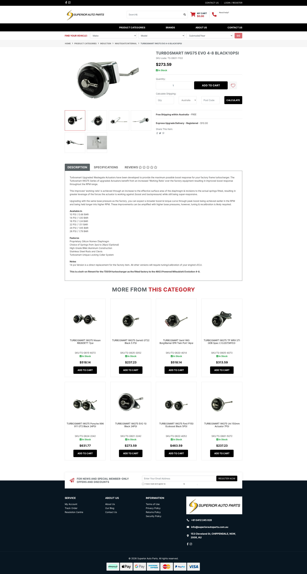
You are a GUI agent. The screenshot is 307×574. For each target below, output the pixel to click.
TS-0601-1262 (97, 231)
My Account (71, 504)
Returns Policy (153, 512)
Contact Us (235, 27)
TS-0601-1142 (96, 217)
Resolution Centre (74, 512)
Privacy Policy (191, 484)
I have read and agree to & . (171, 484)
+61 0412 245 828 (230, 15)
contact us (212, 2)
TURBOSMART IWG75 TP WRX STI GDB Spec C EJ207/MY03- (222, 341)
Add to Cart (211, 85)
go (238, 35)
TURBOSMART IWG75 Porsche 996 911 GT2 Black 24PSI (85, 425)
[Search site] (185, 14)
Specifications (106, 167)
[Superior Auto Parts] (85, 14)
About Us (201, 27)
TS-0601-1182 (96, 221)
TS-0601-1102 (97, 214)
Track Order (71, 508)
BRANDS (170, 27)
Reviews (132, 167)
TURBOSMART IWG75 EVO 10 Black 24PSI (130, 425)
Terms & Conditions (174, 484)
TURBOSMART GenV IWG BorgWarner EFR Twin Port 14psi (176, 341)
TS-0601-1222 (96, 224)
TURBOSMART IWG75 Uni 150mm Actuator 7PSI (222, 425)
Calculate (233, 100)
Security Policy (153, 516)
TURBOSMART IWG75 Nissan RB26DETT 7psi (85, 341)
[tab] (77, 167)
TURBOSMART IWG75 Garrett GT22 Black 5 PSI (130, 341)
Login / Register (233, 2)
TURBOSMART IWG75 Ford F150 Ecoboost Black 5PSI (176, 425)
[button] (233, 85)
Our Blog (109, 508)
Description (77, 167)
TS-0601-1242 (97, 227)
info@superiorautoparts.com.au (209, 527)
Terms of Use (153, 504)
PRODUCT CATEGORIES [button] (132, 27)
